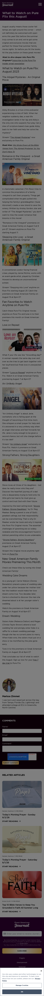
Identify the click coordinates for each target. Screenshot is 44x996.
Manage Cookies (22, 985)
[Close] (41, 970)
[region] (22, 982)
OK (22, 992)
